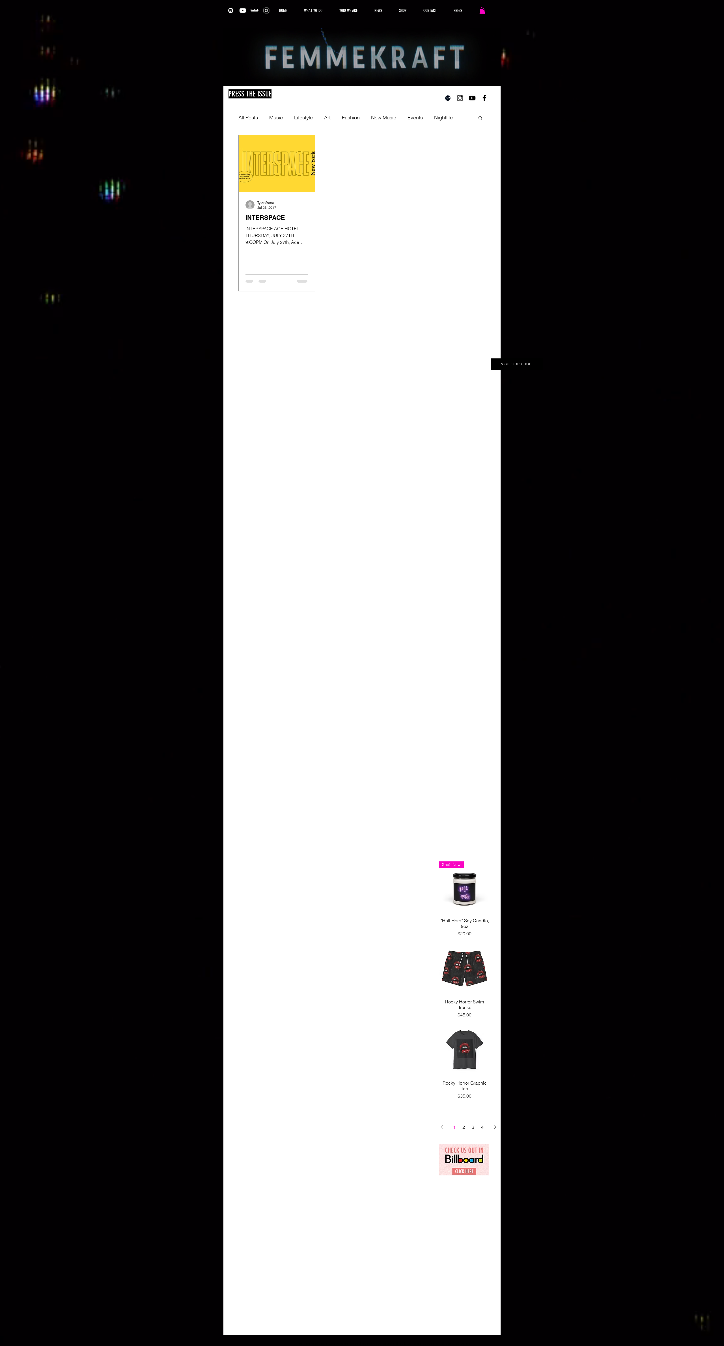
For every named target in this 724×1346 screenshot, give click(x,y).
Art (327, 117)
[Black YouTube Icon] (472, 98)
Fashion (351, 117)
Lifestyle (303, 117)
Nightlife (443, 117)
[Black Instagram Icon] (460, 98)
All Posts (248, 117)
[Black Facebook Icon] (484, 98)
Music (276, 117)
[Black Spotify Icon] (448, 98)
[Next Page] (495, 1127)
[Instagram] (266, 10)
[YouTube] (243, 10)
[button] (482, 10)
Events (415, 117)
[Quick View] (464, 968)
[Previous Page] (441, 1127)
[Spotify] (231, 10)
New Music (383, 117)
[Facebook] (367, 89)
